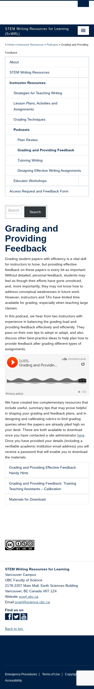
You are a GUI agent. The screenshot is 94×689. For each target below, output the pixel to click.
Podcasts (52, 44)
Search (35, 212)
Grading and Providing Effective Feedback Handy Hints (42, 470)
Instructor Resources (31, 44)
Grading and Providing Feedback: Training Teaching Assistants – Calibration (42, 486)
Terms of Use (51, 674)
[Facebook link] (8, 618)
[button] (83, 72)
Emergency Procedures (21, 674)
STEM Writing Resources (29, 72)
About (14, 62)
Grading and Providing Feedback (46, 150)
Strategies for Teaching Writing (38, 93)
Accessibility (13, 680)
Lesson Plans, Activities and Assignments (35, 106)
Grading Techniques (29, 119)
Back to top (14, 629)
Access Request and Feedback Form (39, 191)
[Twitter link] (16, 618)
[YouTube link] (24, 618)
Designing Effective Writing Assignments (49, 170)
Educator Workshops (30, 181)
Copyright (71, 674)
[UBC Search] (83, 6)
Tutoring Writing (30, 160)
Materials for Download (27, 499)
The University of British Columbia (34, 10)
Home (11, 44)
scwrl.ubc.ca (28, 597)
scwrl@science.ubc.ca (32, 602)
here (80, 435)
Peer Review (28, 140)
